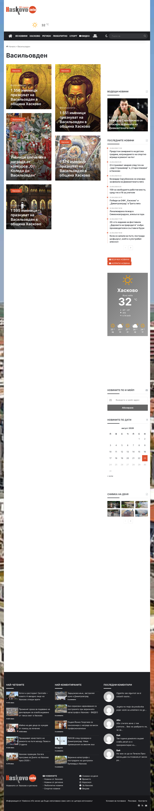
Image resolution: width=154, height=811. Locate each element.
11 (116, 451)
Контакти (142, 801)
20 (127, 458)
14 (133, 451)
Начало (12, 46)
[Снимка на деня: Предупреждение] (127, 513)
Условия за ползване (116, 801)
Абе (118, 720)
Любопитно (60, 36)
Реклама (132, 801)
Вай (118, 735)
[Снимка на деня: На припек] (127, 504)
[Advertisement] (78, 213)
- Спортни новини (51, 788)
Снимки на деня (90, 776)
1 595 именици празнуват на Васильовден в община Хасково (26, 217)
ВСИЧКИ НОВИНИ (120, 259)
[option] (127, 114)
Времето (86, 779)
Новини (22, 36)
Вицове (85, 788)
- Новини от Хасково (53, 779)
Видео (86, 36)
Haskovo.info (28, 801)
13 (128, 451)
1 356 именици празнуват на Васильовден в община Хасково (26, 97)
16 (145, 451)
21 (133, 458)
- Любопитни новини (53, 785)
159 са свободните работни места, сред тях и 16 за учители (127, 124)
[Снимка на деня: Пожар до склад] (141, 513)
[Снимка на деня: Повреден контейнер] (141, 504)
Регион (46, 36)
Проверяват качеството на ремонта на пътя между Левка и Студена (34, 741)
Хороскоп (86, 782)
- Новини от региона (53, 782)
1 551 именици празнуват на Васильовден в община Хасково (75, 120)
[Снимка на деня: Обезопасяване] (113, 513)
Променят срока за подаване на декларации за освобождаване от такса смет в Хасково (34, 712)
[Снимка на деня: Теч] (113, 504)
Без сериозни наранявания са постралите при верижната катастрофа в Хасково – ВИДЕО (83, 709)
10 (110, 451)
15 (139, 451)
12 (122, 451)
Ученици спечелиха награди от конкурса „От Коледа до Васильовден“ (28, 166)
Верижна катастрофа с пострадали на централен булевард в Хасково (80, 760)
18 (116, 458)
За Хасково (87, 785)
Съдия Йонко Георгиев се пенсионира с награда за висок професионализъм (83, 725)
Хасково (34, 36)
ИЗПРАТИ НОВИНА (120, 263)
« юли (110, 476)
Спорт (73, 36)
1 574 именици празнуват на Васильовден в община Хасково (75, 168)
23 (145, 458)
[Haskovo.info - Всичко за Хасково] (21, 10)
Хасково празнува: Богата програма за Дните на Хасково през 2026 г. (34, 757)
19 (122, 458)
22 (139, 458)
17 (110, 458)
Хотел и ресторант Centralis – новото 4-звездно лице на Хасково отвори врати (33, 696)
